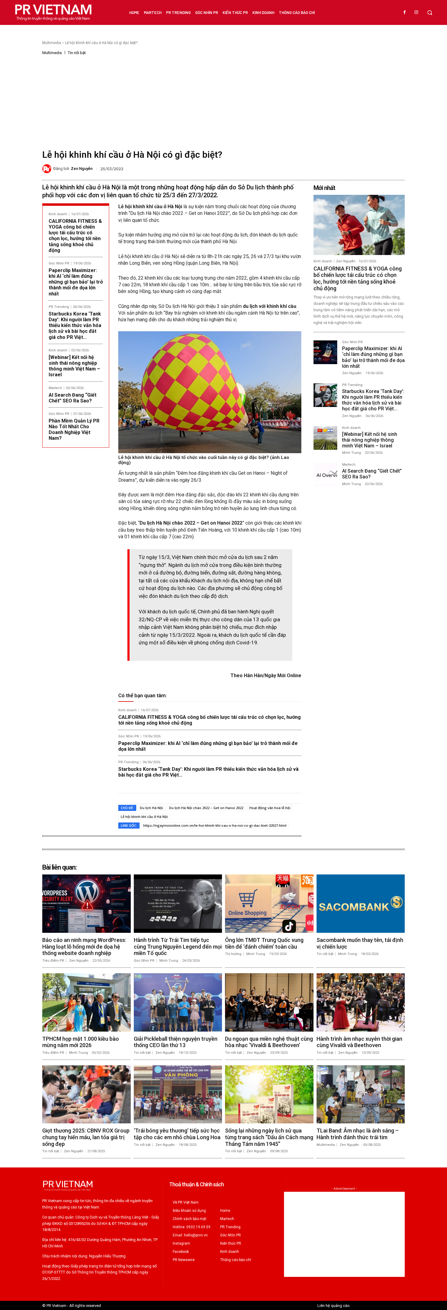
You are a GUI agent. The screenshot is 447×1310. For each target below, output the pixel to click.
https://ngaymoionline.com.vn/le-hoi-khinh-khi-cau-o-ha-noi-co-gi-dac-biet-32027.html (214, 825)
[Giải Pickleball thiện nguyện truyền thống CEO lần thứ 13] (178, 1002)
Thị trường (233, 954)
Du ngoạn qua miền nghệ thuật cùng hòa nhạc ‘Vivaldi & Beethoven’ (269, 1042)
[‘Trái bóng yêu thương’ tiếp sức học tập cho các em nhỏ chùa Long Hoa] (178, 1094)
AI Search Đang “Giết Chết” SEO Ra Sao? (72, 398)
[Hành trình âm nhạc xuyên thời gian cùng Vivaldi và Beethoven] (361, 1002)
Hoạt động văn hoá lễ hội (269, 807)
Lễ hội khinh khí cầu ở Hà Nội (144, 816)
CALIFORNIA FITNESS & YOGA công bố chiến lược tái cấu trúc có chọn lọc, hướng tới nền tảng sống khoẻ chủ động (75, 235)
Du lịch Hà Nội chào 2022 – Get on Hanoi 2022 (206, 807)
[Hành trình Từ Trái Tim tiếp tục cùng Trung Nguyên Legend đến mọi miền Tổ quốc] (178, 903)
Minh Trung (351, 453)
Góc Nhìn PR (59, 263)
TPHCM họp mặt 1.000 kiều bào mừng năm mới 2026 (80, 1042)
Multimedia (51, 43)
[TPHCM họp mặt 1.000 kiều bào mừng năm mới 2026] (86, 1002)
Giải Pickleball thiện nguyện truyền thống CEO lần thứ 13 (175, 1042)
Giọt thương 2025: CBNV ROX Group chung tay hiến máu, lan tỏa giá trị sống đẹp (86, 1137)
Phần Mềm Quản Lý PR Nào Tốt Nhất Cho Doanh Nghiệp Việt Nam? (74, 429)
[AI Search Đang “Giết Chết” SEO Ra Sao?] (325, 475)
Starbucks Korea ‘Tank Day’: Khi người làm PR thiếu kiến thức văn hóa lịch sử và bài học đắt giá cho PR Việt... (75, 325)
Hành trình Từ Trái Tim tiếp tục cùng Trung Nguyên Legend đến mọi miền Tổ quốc (178, 946)
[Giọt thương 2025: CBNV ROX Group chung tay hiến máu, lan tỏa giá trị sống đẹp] (86, 1094)
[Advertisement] (223, 100)
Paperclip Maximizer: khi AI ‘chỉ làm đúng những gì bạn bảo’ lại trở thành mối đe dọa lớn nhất (76, 282)
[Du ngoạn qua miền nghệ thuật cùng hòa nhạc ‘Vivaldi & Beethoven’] (269, 1002)
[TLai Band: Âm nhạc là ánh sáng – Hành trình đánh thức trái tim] (361, 1094)
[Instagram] (416, 12)
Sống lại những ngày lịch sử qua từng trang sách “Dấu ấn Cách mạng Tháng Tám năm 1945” (269, 1137)
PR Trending (59, 307)
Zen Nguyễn (81, 169)
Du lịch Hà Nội (151, 807)
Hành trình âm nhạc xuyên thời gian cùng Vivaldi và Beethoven (359, 1042)
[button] (429, 12)
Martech (55, 388)
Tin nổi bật (77, 53)
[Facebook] (404, 12)
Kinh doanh (58, 214)
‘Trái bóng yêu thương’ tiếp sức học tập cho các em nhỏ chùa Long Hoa (177, 1133)
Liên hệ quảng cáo (333, 1305)
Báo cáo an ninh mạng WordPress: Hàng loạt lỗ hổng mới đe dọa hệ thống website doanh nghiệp (84, 946)
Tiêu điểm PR (53, 960)
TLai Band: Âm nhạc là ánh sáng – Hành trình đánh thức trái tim (358, 1133)
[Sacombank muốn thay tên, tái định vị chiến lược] (361, 903)
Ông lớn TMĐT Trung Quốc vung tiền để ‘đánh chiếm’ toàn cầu (264, 943)
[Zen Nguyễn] (47, 168)
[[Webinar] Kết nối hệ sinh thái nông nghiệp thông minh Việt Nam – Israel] (325, 438)
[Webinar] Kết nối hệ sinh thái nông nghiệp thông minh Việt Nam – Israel (74, 366)
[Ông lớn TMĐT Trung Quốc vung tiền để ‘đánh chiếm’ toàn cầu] (269, 903)
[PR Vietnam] (53, 12)
